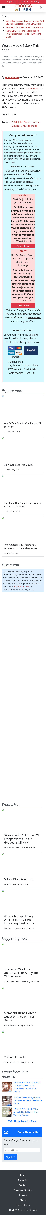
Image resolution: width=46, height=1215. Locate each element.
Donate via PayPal (31, 350)
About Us (23, 1180)
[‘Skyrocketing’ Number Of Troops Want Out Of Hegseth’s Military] (22, 820)
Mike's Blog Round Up (19, 879)
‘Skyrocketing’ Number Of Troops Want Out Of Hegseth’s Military (21, 838)
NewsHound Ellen (11, 847)
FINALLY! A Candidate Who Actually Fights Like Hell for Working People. (25, 1112)
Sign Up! (10, 1157)
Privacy (23, 1195)
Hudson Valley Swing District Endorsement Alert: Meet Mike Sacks (27, 1100)
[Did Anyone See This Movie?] (23, 449)
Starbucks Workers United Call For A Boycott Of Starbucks (21, 972)
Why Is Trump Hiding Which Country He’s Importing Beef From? (19, 919)
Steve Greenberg (11, 1062)
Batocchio (8, 884)
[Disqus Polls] (23, 626)
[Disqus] (23, 692)
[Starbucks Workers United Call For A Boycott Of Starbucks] (22, 954)
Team (23, 1175)
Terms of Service (21, 586)
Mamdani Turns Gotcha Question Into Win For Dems (20, 1016)
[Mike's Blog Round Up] (22, 864)
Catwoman (32, 88)
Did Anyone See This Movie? (18, 464)
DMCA (23, 1200)
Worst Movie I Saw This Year (20, 47)
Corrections (23, 1205)
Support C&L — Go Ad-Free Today (23, 1)
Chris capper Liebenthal (14, 981)
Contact (23, 1185)
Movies (15, 125)
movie (36, 122)
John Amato (12, 77)
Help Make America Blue (22, 1121)
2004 (14, 122)
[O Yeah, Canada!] (22, 1042)
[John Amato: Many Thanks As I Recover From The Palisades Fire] (23, 529)
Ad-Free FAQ (34, 317)
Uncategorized (29, 125)
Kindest (15, 356)
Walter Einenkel (10, 1025)
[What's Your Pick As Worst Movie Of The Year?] (23, 407)
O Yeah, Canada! (15, 1057)
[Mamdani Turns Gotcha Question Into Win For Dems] (22, 998)
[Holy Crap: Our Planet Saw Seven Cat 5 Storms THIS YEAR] (23, 487)
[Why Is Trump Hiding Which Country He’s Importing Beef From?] (22, 901)
